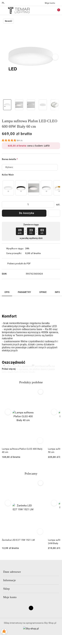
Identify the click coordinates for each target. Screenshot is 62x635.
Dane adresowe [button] (12, 571)
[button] (55, 57)
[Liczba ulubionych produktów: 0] (50, 10)
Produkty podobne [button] (31, 382)
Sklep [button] (6, 588)
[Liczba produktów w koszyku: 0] (56, 10)
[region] (31, 188)
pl (3, 3)
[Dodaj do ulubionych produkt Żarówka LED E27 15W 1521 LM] (40, 483)
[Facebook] (31, 608)
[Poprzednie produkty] (8, 412)
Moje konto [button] (10, 597)
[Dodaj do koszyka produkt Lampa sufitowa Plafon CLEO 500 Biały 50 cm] (40, 440)
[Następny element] (56, 187)
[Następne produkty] (54, 412)
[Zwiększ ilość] (51, 204)
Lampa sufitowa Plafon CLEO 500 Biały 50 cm (22, 450)
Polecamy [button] (31, 473)
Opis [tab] (7, 292)
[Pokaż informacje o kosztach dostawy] (43, 253)
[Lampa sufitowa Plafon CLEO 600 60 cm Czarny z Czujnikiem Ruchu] (21, 187)
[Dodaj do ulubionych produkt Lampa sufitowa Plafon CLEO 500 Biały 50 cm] (40, 391)
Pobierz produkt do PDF (19, 263)
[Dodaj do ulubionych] (54, 213)
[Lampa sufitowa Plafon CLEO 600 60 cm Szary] (33, 187)
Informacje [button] (9, 580)
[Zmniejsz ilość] (4, 204)
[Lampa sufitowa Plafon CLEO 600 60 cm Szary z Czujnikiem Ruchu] (46, 187)
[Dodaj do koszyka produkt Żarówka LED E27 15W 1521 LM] (40, 531)
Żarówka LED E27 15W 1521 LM (18, 540)
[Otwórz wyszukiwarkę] (43, 10)
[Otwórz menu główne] (4, 10)
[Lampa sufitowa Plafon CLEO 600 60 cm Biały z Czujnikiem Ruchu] (8, 187)
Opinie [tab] (43, 292)
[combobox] (30, 167)
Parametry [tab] (24, 292)
